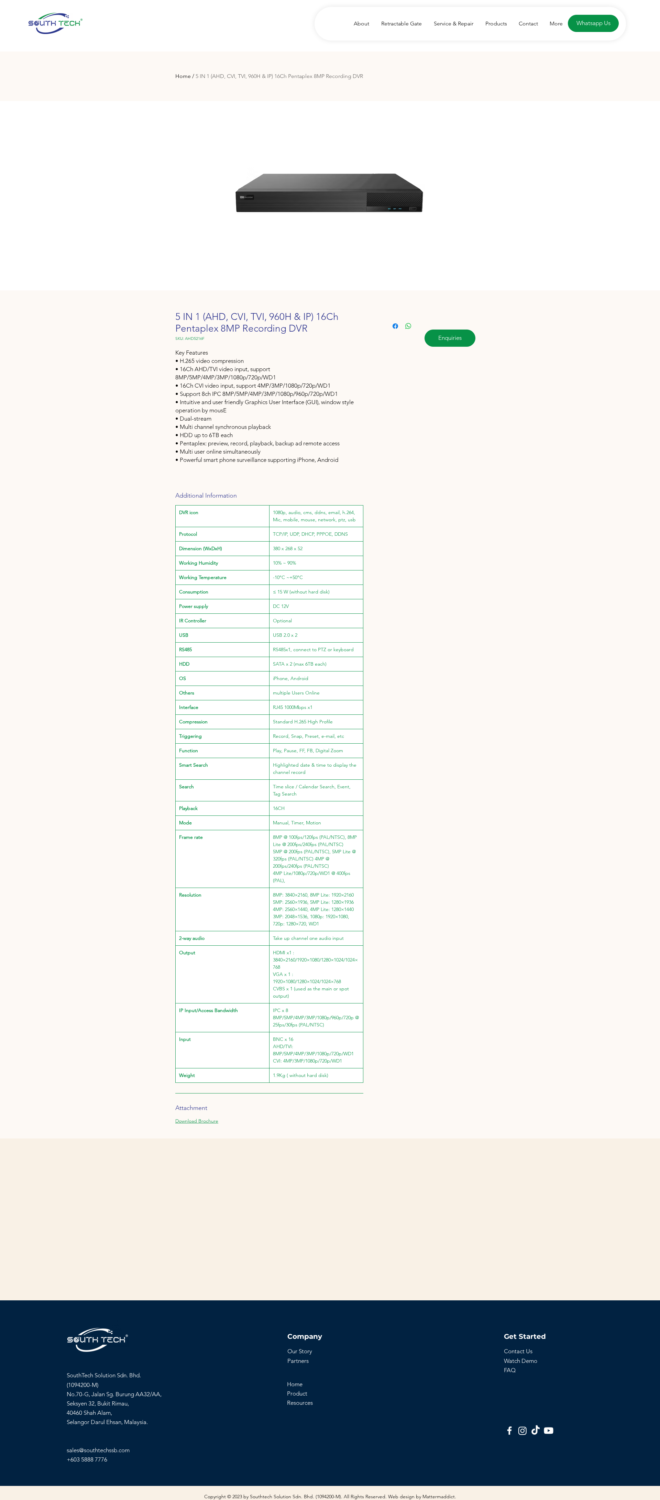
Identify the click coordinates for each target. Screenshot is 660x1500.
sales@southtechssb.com (99, 1450)
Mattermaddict (438, 1496)
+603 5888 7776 (87, 1459)
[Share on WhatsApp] (408, 326)
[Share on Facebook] (395, 326)
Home (183, 76)
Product (297, 1393)
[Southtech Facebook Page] (509, 1430)
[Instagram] (522, 1430)
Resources (300, 1402)
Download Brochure (196, 1121)
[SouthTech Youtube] (548, 1430)
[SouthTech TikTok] (535, 1430)
